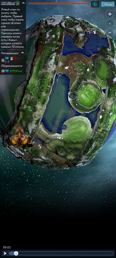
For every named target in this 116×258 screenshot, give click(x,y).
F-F (7, 61)
